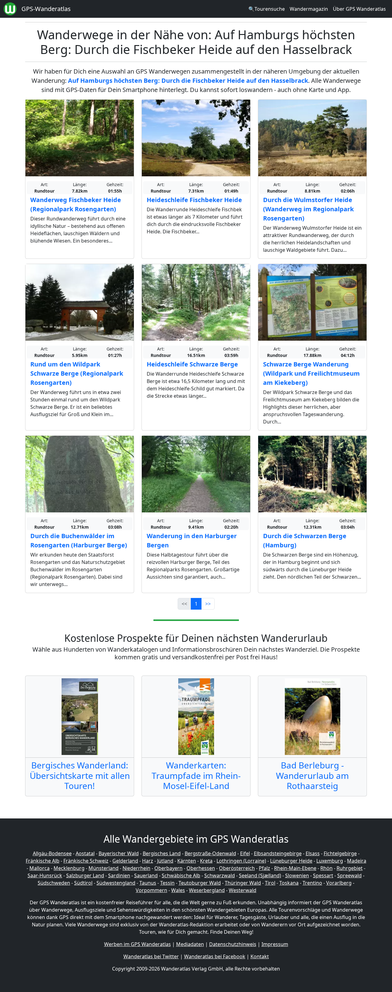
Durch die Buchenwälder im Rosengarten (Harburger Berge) (78, 540)
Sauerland (146, 875)
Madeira (356, 860)
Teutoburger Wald (200, 882)
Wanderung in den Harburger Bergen (192, 540)
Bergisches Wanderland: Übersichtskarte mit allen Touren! (80, 775)
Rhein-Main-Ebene (295, 868)
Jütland (165, 860)
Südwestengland (115, 882)
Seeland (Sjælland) (260, 875)
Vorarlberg (339, 882)
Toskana (289, 882)
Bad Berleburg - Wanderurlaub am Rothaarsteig (312, 775)
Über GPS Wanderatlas (359, 9)
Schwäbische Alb (181, 875)
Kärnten (186, 860)
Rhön (326, 868)
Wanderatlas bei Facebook (214, 956)
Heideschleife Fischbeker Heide (194, 200)
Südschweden (54, 882)
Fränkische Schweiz (85, 860)
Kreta (206, 860)
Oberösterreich (237, 868)
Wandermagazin (309, 9)
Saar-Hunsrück (45, 875)
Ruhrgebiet (350, 868)
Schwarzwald (219, 875)
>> (208, 603)
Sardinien (119, 875)
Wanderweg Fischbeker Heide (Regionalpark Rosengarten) (75, 204)
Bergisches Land (162, 853)
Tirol (270, 882)
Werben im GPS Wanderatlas (137, 944)
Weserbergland (207, 890)
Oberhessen (201, 868)
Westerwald (242, 890)
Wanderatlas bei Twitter (151, 956)
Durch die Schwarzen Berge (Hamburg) (304, 540)
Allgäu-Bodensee (52, 853)
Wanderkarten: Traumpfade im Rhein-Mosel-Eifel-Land (196, 775)
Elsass (313, 853)
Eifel (245, 853)
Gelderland (125, 860)
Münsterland (104, 868)
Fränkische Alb (42, 860)
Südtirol (83, 882)
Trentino (312, 882)
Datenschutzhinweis (232, 944)
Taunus (147, 882)
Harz (147, 860)
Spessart (323, 875)
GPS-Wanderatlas (46, 9)
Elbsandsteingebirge (278, 853)
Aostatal (85, 853)
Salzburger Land (85, 875)
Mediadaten (190, 944)
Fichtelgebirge (340, 853)
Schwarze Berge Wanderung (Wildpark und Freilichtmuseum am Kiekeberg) (311, 373)
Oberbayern (168, 868)
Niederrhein (136, 868)
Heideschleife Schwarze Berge (192, 364)
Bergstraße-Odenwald (210, 853)
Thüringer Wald (243, 882)
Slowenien (297, 875)
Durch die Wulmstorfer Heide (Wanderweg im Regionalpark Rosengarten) (308, 209)
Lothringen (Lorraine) (241, 860)
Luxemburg (329, 860)
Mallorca (39, 868)
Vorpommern (151, 890)
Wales (178, 890)
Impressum (275, 944)
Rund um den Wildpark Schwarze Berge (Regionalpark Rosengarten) (76, 373)
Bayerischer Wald (119, 853)
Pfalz (264, 868)
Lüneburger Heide (291, 860)
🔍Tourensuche (266, 9)
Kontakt (260, 956)
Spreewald (349, 875)
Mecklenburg (69, 868)
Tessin (167, 882)
